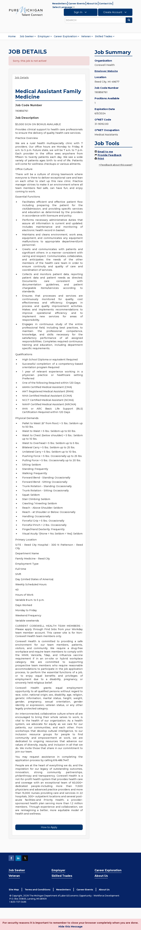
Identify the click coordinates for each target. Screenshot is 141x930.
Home (12, 36)
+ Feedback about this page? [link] (115, 165)
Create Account (113, 12)
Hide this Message (70, 926)
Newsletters (59, 3)
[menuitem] (12, 36)
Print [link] (101, 158)
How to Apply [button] (49, 827)
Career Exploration (65, 36)
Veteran (86, 36)
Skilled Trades (103, 36)
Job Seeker (27, 36)
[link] (26, 11)
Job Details (22, 77)
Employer (44, 36)
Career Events (76, 3)
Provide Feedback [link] (109, 155)
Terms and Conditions (37, 889)
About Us (92, 3)
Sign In (78, 12)
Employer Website (106, 71)
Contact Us (105, 3)
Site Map (14, 889)
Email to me (105, 151)
